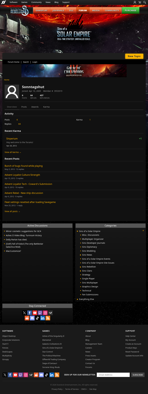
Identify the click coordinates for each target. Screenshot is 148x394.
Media (96, 10)
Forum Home (13, 62)
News (48, 2)
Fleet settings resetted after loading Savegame (30, 202)
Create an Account (133, 344)
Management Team (93, 344)
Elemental (46, 340)
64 (19, 123)
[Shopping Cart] (140, 2)
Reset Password (132, 351)
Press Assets (90, 355)
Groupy (5, 359)
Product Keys (131, 347)
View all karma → (13, 152)
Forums (88, 367)
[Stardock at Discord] (32, 318)
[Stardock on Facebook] (29, 312)
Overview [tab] (12, 106)
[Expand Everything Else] (77, 299)
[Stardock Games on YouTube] (34, 312)
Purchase (130, 10)
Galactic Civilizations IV (52, 344)
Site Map (92, 389)
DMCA (84, 389)
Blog (56, 2)
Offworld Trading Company (54, 359)
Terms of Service (72, 389)
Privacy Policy (57, 389)
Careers (88, 347)
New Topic (134, 56)
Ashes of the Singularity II (53, 336)
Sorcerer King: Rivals (51, 367)
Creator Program (92, 359)
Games (24, 2)
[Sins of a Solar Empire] (74, 29)
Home (6, 79)
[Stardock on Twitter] (24, 312)
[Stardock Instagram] (45, 312)
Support (66, 2)
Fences (5, 347)
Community (36, 2)
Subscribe (138, 374)
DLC (71, 10)
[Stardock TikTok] (37, 318)
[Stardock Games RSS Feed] (47, 318)
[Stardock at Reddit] (27, 318)
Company (90, 330)
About (88, 336)
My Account (130, 340)
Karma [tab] (46, 106)
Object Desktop (9, 336)
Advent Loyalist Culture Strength (22, 174)
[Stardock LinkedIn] (42, 318)
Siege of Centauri (49, 363)
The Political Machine (51, 355)
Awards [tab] (35, 106)
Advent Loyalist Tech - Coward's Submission (28, 184)
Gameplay (41, 10)
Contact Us (90, 363)
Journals (58, 10)
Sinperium (12, 138)
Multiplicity (7, 355)
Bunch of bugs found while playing (24, 165)
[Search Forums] (145, 2)
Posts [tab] (24, 106)
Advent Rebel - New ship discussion (24, 193)
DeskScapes (7, 351)
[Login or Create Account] (135, 2)
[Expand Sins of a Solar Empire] (77, 231)
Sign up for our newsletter (79, 374)
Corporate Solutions (11, 340)
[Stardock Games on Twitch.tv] (40, 312)
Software (13, 2)
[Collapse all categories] (143, 230)
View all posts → (12, 211)
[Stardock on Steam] (50, 312)
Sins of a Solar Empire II (52, 347)
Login (34, 62)
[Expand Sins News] (80, 255)
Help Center (130, 336)
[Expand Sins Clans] (80, 271)
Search (26, 62)
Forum (83, 10)
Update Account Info (134, 355)
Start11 (5, 344)
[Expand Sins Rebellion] (80, 267)
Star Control (47, 351)
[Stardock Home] (3, 2)
